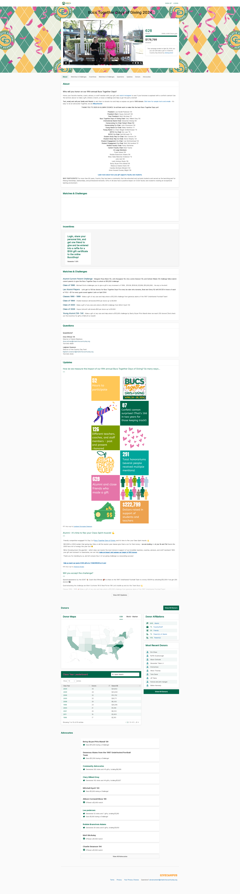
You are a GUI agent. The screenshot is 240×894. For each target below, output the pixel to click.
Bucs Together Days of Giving (104, 540)
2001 (65, 711)
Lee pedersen (89, 810)
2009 (65, 692)
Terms (112, 880)
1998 (65, 705)
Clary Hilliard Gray (91, 777)
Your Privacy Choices (131, 880)
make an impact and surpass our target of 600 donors (118, 552)
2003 (65, 708)
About (65, 77)
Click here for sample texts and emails (157, 101)
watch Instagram (125, 95)
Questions (120, 77)
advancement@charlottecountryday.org (163, 880)
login (175, 3)
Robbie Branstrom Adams (94, 824)
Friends (156, 630)
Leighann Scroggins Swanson (83, 526)
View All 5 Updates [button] (120, 595)
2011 (64, 714)
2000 (65, 698)
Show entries (72, 681)
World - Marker (132, 617)
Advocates (147, 77)
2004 (65, 689)
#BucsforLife (97, 104)
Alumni (156, 623)
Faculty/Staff (158, 627)
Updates (130, 77)
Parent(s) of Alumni (160, 634)
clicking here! (169, 53)
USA (121, 617)
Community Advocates (93, 766)
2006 (65, 695)
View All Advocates (120, 856)
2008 (65, 702)
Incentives (92, 77)
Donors (137, 77)
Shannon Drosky (79, 566)
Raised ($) (115, 686)
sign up (168, 3)
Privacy (119, 880)
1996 (65, 717)
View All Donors (171, 608)
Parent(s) (157, 638)
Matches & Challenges (78, 77)
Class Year (66, 686)
